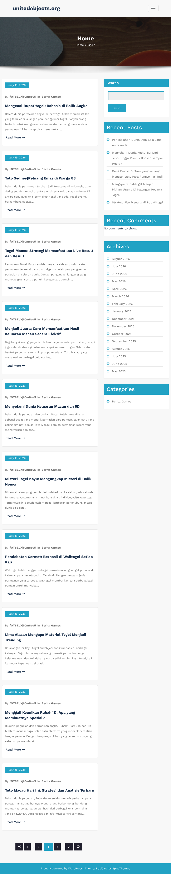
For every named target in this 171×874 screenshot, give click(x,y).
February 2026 (122, 303)
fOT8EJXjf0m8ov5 (23, 96)
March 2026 (120, 296)
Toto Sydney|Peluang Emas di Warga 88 (40, 178)
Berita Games (51, 96)
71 (69, 846)
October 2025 (121, 333)
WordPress (75, 868)
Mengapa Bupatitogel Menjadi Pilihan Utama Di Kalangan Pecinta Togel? (137, 189)
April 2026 (119, 288)
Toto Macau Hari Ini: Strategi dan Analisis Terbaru (49, 790)
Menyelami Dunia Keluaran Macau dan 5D (42, 406)
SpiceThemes (121, 868)
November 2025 (123, 326)
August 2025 (121, 348)
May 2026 (119, 281)
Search (113, 83)
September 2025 (124, 341)
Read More (13, 137)
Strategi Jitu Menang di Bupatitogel (137, 202)
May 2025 (119, 371)
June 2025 (119, 363)
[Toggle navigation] (153, 8)
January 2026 (122, 311)
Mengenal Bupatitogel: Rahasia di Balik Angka (46, 106)
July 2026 (119, 266)
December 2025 (123, 318)
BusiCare (102, 868)
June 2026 (119, 273)
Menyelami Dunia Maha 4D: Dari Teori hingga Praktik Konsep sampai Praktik (137, 158)
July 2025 (119, 356)
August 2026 (121, 258)
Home (80, 44)
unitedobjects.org (36, 8)
